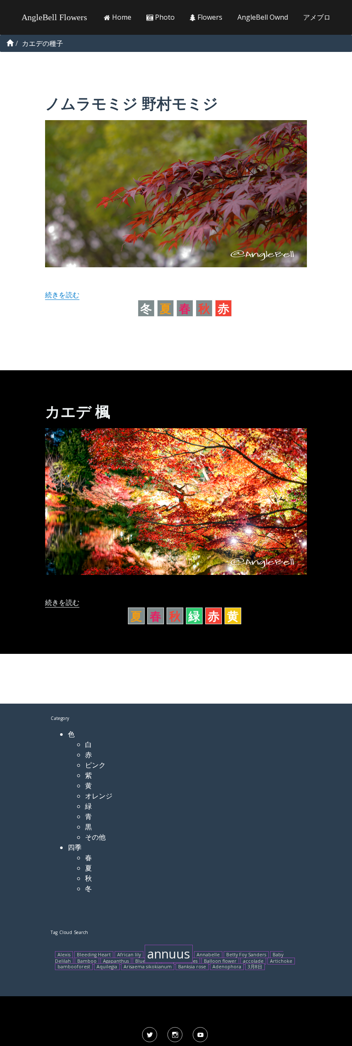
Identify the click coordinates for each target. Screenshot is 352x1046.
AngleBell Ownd (262, 17)
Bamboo (87, 961)
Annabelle (208, 955)
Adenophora (226, 967)
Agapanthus (116, 961)
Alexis (64, 955)
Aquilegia (107, 967)
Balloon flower (220, 961)
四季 (75, 847)
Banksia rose (192, 967)
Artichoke (281, 961)
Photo (164, 17)
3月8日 (255, 967)
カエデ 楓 (77, 411)
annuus (168, 953)
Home (120, 17)
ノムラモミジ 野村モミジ (131, 103)
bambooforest (74, 967)
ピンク (95, 765)
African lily (129, 955)
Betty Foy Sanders (246, 955)
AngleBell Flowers (54, 17)
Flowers (209, 17)
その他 (95, 837)
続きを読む (62, 294)
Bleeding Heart (94, 955)
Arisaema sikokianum (148, 967)
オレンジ (98, 796)
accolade (253, 961)
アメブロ (317, 17)
